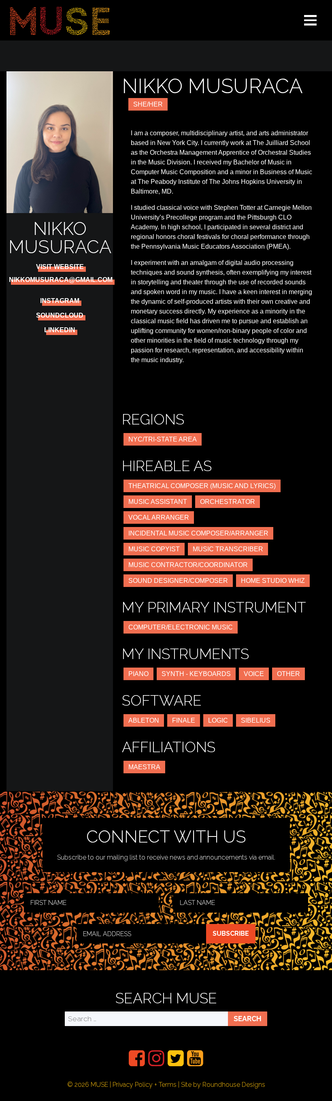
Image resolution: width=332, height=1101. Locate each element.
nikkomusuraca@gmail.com (61, 280)
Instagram (59, 301)
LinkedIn (59, 330)
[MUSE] (60, 20)
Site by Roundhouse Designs (223, 1084)
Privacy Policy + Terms (145, 1084)
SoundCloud (59, 315)
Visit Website (60, 267)
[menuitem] (137, 1058)
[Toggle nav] (310, 20)
